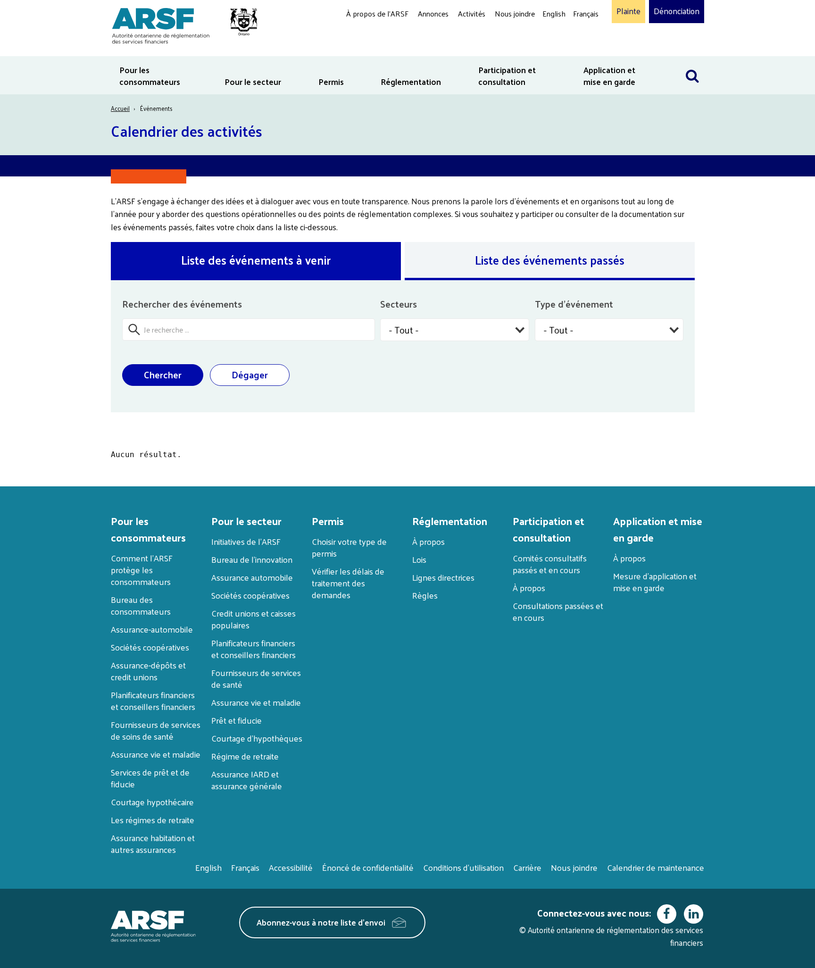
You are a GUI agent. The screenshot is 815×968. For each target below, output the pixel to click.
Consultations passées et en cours (558, 611)
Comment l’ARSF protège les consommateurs (142, 569)
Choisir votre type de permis (349, 547)
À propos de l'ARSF (377, 13)
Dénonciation (676, 11)
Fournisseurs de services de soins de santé (155, 730)
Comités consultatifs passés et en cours (550, 564)
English (554, 13)
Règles (425, 595)
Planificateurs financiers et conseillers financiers (153, 700)
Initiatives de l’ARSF (246, 541)
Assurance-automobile (152, 629)
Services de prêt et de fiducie (150, 778)
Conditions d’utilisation (463, 867)
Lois (419, 559)
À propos (428, 541)
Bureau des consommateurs (141, 605)
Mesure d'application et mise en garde (655, 581)
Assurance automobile (252, 577)
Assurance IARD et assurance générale (246, 780)
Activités (471, 13)
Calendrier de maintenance (655, 867)
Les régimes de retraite (152, 820)
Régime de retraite (245, 756)
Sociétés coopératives (150, 647)
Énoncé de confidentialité (368, 867)
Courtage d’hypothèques (256, 738)
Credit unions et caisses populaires (253, 619)
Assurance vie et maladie (155, 754)
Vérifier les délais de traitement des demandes (348, 583)
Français (586, 13)
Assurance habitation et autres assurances (153, 843)
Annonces (433, 13)
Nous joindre (515, 13)
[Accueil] (180, 24)
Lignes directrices (443, 577)
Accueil (120, 108)
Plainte (628, 11)
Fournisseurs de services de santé (256, 678)
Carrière (527, 867)
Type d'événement (574, 303)
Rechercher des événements (182, 303)
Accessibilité (291, 867)
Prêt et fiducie (236, 720)
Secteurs (398, 303)
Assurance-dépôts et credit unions (148, 671)
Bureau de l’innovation (251, 559)
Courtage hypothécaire (152, 802)
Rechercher (692, 62)
